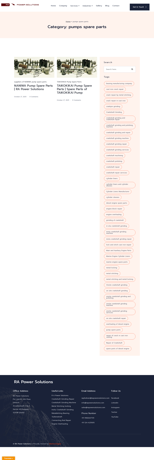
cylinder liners (112, 178)
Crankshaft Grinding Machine (64, 402)
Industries (87, 6)
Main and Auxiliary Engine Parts (118, 250)
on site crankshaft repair (116, 318)
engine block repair (114, 209)
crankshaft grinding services (117, 150)
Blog (107, 5)
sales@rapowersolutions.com (93, 407)
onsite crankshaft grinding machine (116, 304)
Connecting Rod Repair (61, 420)
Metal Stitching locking (61, 406)
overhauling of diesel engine (117, 324)
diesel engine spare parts (116, 203)
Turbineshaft (57, 417)
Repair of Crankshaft (114, 343)
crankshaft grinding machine (117, 138)
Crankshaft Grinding (114, 112)
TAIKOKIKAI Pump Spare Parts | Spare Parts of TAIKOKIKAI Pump (74, 89)
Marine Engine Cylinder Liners (118, 256)
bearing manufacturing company (119, 83)
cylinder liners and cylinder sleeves (117, 185)
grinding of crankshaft (115, 220)
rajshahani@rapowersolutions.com (95, 398)
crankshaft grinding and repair (118, 132)
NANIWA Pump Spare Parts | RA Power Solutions (33, 87)
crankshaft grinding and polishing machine (119, 126)
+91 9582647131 (88, 418)
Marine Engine (55, 444)
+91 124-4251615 (88, 422)
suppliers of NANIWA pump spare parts (30, 82)
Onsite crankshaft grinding (116, 285)
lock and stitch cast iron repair (118, 245)
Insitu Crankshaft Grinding (63, 409)
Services (74, 6)
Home (53, 5)
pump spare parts (113, 330)
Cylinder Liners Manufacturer (117, 191)
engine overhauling (113, 214)
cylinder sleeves (112, 197)
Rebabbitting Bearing (60, 413)
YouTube (114, 417)
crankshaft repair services (116, 173)
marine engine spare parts (116, 262)
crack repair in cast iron (116, 101)
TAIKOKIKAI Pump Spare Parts (69, 82)
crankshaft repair (113, 167)
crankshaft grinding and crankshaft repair (115, 119)
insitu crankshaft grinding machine (116, 232)
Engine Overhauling (60, 424)
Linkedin (114, 403)
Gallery (99, 5)
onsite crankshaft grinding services (116, 312)
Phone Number (89, 413)
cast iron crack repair (115, 89)
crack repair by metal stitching (118, 95)
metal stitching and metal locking (119, 279)
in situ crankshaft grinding (116, 226)
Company (63, 5)
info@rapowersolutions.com (93, 403)
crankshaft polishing (114, 161)
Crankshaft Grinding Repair (63, 399)
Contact (115, 5)
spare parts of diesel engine (117, 348)
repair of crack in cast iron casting (117, 336)
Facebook (115, 398)
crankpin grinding (113, 106)
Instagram (115, 407)
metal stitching (112, 273)
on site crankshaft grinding (117, 291)
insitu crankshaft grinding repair (119, 239)
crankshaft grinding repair (116, 144)
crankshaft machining (114, 155)
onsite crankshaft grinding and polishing (118, 297)
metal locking (111, 268)
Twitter (114, 412)
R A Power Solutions (60, 395)
